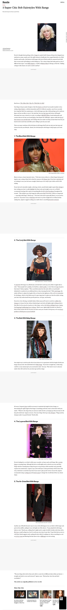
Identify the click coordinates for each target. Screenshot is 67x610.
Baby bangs (39, 364)
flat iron (16, 532)
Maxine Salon (44, 63)
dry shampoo (52, 413)
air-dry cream (18, 536)
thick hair (32, 197)
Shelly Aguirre (31, 63)
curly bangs (57, 291)
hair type (46, 113)
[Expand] (61, 598)
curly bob (17, 284)
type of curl (59, 287)
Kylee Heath (21, 109)
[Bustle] (6, 2)
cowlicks (29, 287)
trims (25, 406)
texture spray (36, 472)
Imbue (34, 117)
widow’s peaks (43, 287)
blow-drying (59, 187)
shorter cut (41, 107)
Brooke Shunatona (6, 48)
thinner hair (47, 179)
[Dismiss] (65, 598)
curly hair (58, 179)
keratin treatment (54, 199)
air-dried (51, 528)
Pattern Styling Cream (52, 305)
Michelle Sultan (46, 115)
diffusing (43, 536)
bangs (36, 55)
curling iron (28, 472)
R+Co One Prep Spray (48, 191)
